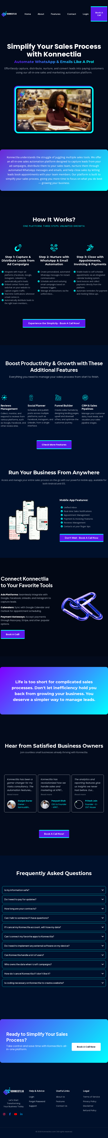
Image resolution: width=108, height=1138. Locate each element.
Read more (12, 794)
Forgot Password (37, 1101)
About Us (60, 1096)
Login (31, 1096)
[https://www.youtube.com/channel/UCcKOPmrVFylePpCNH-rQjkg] (16, 1114)
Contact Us (61, 1106)
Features (60, 1101)
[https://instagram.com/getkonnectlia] (5, 1114)
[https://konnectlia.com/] (9, 14)
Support (33, 1106)
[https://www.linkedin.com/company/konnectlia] (22, 1114)
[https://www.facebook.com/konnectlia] (10, 1114)
